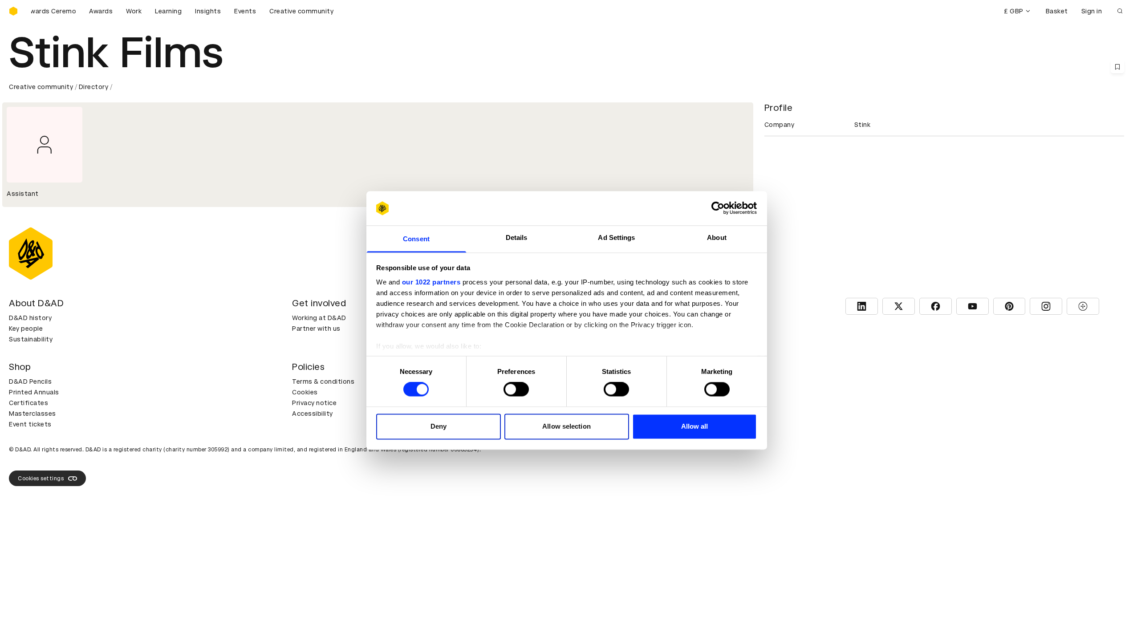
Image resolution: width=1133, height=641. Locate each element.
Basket (1057, 11)
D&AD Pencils (30, 381)
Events (245, 11)
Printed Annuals (34, 392)
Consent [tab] (416, 239)
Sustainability (31, 339)
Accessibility (312, 413)
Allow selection (566, 426)
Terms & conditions (323, 381)
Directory (94, 86)
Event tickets (30, 424)
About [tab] (717, 237)
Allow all (694, 426)
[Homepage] (13, 11)
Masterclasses (32, 413)
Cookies (305, 392)
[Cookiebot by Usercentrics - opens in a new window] (718, 208)
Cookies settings (41, 478)
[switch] (516, 389)
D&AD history (30, 317)
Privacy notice (314, 402)
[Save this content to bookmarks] (1117, 66)
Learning (168, 11)
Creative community (301, 11)
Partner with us (316, 328)
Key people (26, 328)
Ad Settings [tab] (616, 237)
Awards (101, 11)
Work (134, 11)
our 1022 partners (431, 282)
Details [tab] (517, 237)
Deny (438, 426)
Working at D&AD (319, 317)
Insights (208, 11)
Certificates (28, 402)
